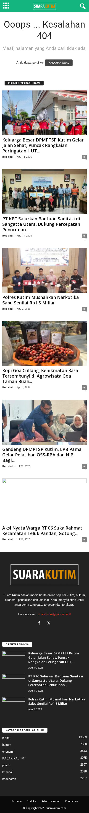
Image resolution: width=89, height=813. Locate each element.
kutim (6, 738)
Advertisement (51, 801)
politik (6, 765)
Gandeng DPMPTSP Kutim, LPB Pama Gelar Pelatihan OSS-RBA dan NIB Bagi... (41, 454)
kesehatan (9, 779)
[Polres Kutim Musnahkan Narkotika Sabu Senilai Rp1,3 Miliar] (44, 270)
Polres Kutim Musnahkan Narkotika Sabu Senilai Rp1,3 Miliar (40, 300)
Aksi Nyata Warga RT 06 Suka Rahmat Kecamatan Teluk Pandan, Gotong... (42, 530)
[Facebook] (40, 623)
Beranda (16, 801)
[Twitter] (49, 623)
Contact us (71, 801)
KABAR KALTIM (13, 758)
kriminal (7, 772)
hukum (6, 744)
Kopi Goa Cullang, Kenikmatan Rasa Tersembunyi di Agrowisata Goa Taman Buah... (40, 376)
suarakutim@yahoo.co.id (54, 614)
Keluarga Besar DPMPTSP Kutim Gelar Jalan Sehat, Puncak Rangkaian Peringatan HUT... (43, 145)
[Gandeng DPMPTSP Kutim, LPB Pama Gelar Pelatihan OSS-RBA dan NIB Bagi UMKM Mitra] (44, 422)
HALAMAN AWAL (59, 62)
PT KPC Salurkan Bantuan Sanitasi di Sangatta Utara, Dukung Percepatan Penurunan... (41, 224)
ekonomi (7, 751)
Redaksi (7, 156)
